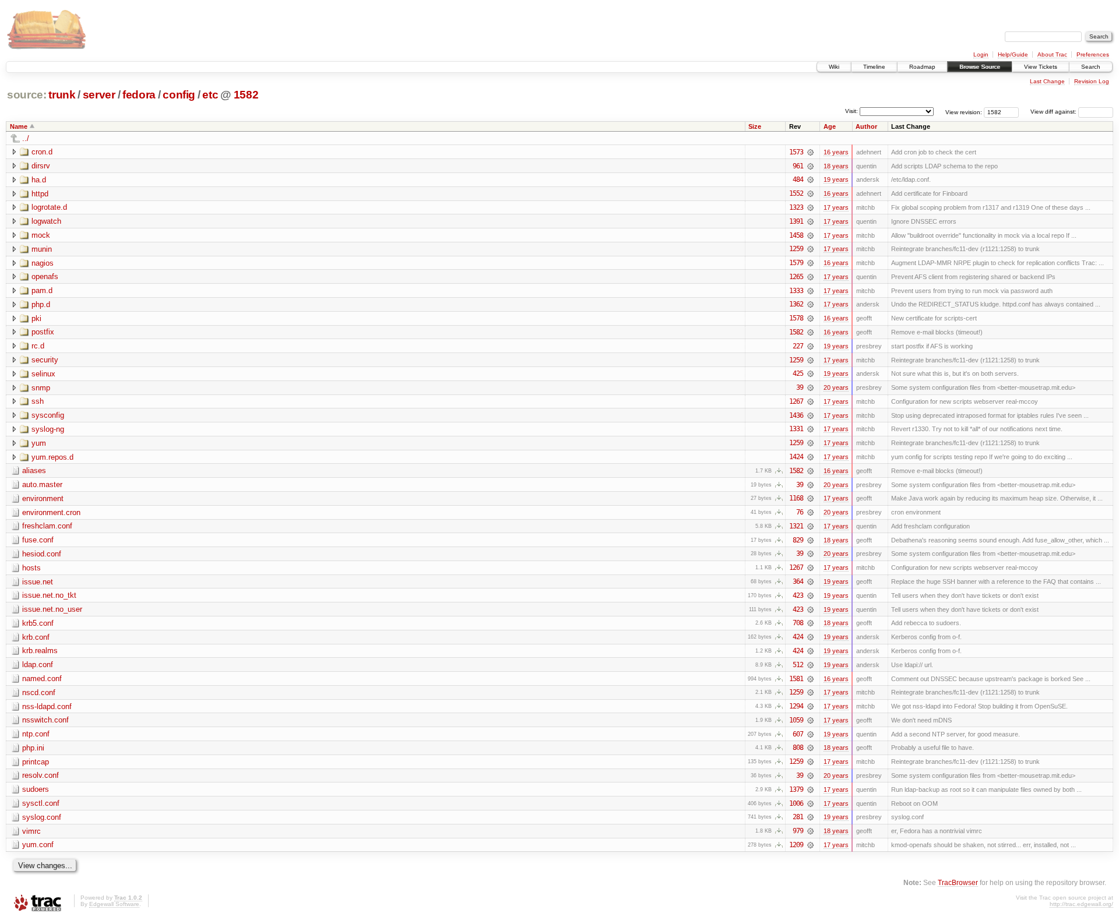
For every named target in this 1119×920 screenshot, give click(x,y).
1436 (796, 415)
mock (40, 235)
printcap (35, 761)
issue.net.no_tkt (49, 595)
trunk (61, 95)
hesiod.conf (41, 553)
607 (798, 734)
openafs (44, 276)
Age (830, 126)
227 (798, 346)
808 (798, 747)
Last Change (1047, 81)
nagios (42, 263)
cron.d (41, 151)
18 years (836, 166)
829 (798, 540)
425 (798, 373)
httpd (39, 193)
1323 (796, 207)
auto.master (42, 484)
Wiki (834, 67)
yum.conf (38, 844)
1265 (796, 277)
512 (798, 665)
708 (798, 623)
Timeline (874, 67)
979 (798, 831)
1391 (796, 221)
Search (1090, 67)
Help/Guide (1013, 54)
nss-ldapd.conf (47, 706)
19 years (836, 179)
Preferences (1092, 54)
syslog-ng (47, 429)
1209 (796, 845)
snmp (40, 387)
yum (38, 443)
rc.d (37, 345)
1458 (796, 235)
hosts (31, 567)
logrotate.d (49, 207)
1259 (796, 249)
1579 (796, 263)
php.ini (33, 747)
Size (754, 126)
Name (18, 126)
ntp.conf (36, 733)
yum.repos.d (52, 457)
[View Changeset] (810, 152)
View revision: (963, 111)
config (179, 95)
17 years (836, 207)
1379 (796, 789)
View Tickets (1040, 67)
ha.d (38, 179)
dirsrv (40, 165)
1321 (796, 526)
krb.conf (36, 637)
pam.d (41, 290)
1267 (796, 401)
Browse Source (979, 67)
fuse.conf (38, 539)
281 (798, 817)
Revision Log (1091, 81)
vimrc (31, 831)
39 (799, 387)
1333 (796, 291)
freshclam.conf (47, 525)
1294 (796, 706)
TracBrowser (958, 882)
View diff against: (1054, 111)
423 (798, 595)
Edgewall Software (114, 904)
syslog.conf (41, 817)
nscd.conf (38, 692)
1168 (796, 498)
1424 (796, 457)
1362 (796, 304)
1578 (796, 318)
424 (798, 637)
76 (799, 512)
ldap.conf (37, 664)
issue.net (37, 581)
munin (41, 249)
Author (866, 126)
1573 (796, 152)
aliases (34, 470)
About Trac (1052, 54)
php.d (40, 304)
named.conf (42, 678)
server (99, 95)
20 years (836, 387)
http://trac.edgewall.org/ (1081, 904)
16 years (836, 152)
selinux (43, 373)
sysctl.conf (40, 803)
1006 (796, 803)
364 (798, 581)
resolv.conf (40, 775)
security (44, 359)
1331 (796, 429)
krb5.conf (38, 623)
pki (36, 318)
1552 (796, 193)
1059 (796, 720)
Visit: (851, 111)
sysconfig (47, 415)
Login (980, 54)
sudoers (35, 789)
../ (25, 138)
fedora (139, 95)
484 (798, 179)
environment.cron (51, 512)
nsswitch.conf (45, 719)
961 (798, 166)
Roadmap (922, 67)
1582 (246, 95)
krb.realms (40, 650)
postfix (42, 331)
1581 (796, 679)
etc (210, 95)
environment (43, 498)
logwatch (46, 221)
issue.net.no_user (52, 609)
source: (27, 95)
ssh (37, 401)
